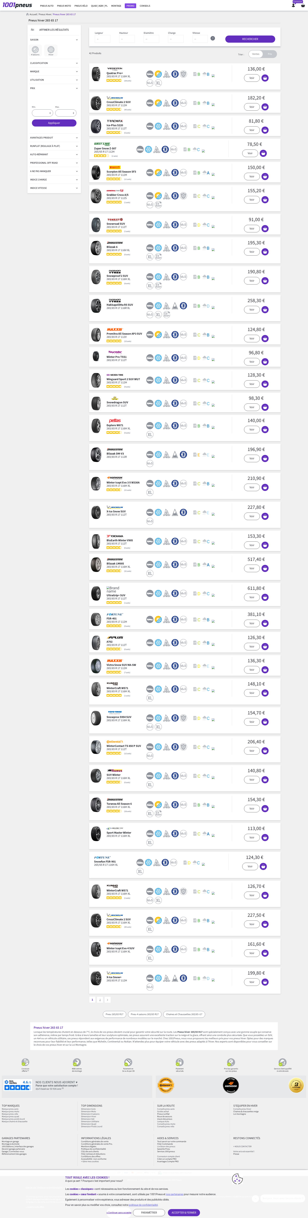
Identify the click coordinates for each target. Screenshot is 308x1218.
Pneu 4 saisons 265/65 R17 (145, 1014)
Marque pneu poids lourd (13, 1119)
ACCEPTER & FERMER (184, 1212)
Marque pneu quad (10, 1116)
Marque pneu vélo (10, 1114)
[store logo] (18, 5)
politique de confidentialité (143, 1205)
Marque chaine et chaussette (14, 1121)
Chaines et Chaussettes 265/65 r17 (184, 1014)
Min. (34, 107)
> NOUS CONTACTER (242, 1146)
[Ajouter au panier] (265, 78)
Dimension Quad (88, 1124)
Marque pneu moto (10, 1111)
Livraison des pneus (166, 1146)
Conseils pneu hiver (242, 1109)
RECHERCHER (250, 39)
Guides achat (163, 1111)
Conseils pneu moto (166, 1124)
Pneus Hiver (45, 14)
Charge (172, 33)
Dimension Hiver (88, 1116)
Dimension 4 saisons (90, 1114)
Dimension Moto (88, 1111)
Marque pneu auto (10, 1109)
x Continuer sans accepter (119, 1212)
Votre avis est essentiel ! (243, 1151)
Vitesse (196, 33)
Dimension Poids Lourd (91, 1126)
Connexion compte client (168, 1156)
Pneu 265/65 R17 (114, 1014)
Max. (57, 107)
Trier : (241, 54)
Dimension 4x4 (87, 1119)
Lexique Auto (163, 1121)
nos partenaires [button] (174, 1194)
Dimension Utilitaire (90, 1121)
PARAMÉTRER (149, 1212)
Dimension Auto (88, 1109)
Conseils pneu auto (166, 1109)
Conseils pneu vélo (165, 1126)
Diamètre (149, 33)
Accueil (33, 14)
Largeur (99, 33)
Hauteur (123, 33)
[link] (46, 5)
